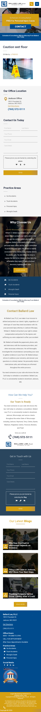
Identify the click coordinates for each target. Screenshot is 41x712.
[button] (38, 4)
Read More (20, 604)
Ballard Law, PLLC (13, 4)
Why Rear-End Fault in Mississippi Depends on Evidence (19, 545)
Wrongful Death (11, 211)
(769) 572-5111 (16, 109)
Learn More (20, 270)
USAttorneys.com (20, 695)
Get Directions (13, 106)
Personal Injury (11, 206)
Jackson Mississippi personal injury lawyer (20, 230)
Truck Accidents (12, 201)
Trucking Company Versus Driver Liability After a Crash (22, 595)
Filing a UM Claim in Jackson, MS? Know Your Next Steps (22, 570)
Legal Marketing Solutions (19, 694)
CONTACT (20, 26)
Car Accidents (11, 196)
